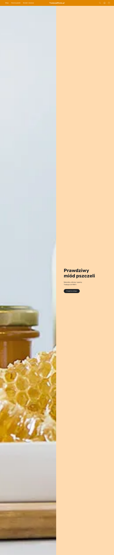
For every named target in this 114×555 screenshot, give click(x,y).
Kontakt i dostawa (28, 3)
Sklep (7, 3)
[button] (57, 3)
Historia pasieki (16, 3)
